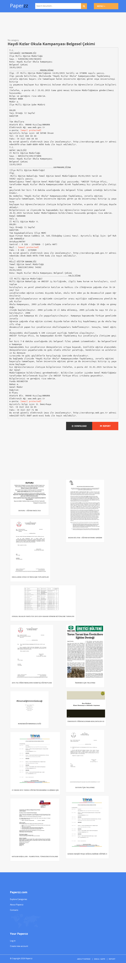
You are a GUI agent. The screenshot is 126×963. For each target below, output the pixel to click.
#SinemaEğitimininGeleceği (29, 724)
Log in (13, 940)
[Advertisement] (63, 26)
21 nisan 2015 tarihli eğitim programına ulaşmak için (35, 790)
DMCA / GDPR (99, 959)
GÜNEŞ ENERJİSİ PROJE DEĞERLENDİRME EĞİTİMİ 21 (87, 854)
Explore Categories (18, 899)
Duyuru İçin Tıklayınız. (85, 787)
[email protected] (30, 130)
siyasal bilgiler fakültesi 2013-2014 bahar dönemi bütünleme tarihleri (43, 616)
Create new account (19, 946)
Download (80, 426)
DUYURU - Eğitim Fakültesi (29, 510)
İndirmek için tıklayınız (85, 683)
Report (106, 426)
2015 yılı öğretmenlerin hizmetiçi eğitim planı (32, 683)
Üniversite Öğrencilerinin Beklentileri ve (85, 721)
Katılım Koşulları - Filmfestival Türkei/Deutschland (35, 856)
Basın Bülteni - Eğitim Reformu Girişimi (85, 538)
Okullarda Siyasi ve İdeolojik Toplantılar (30, 577)
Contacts (14, 910)
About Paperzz (16, 904)
